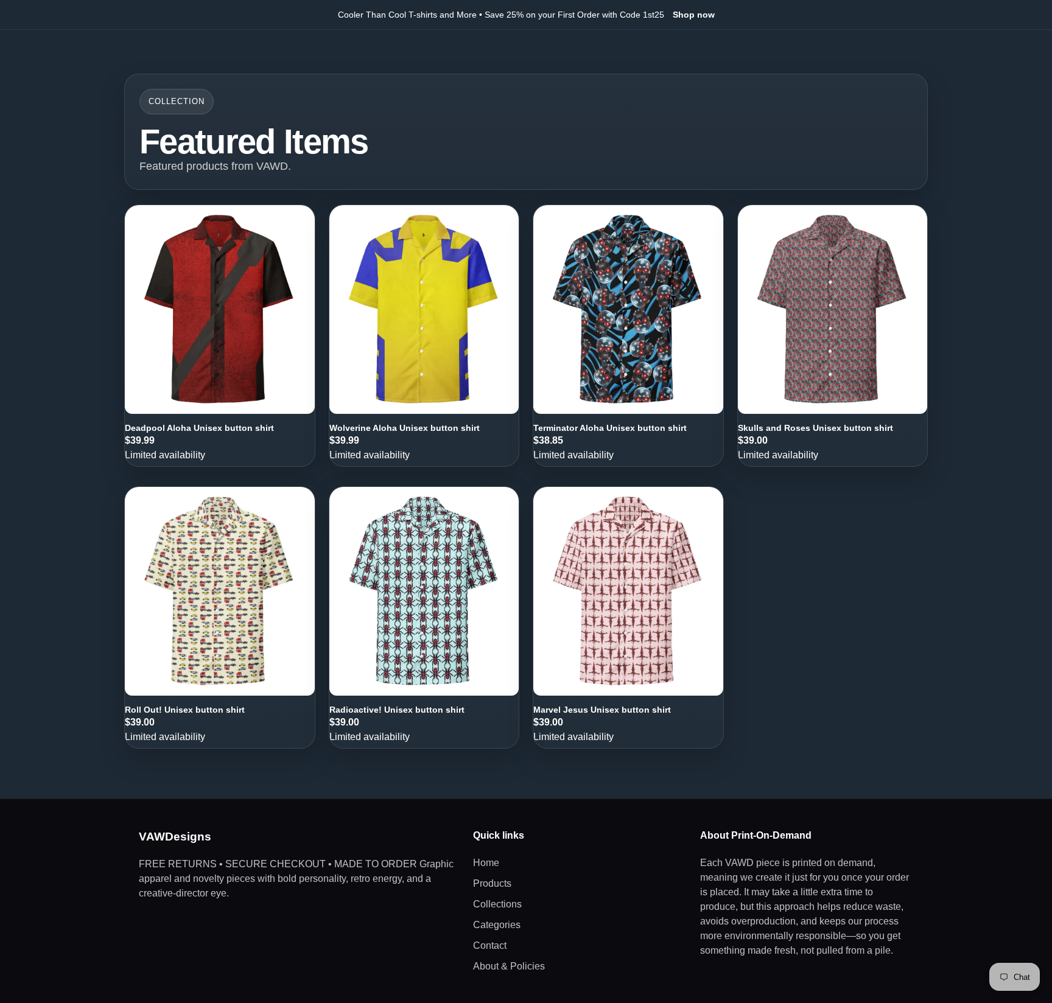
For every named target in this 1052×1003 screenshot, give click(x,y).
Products (492, 883)
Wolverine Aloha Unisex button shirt (404, 428)
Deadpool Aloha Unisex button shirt (199, 428)
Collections (497, 904)
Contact (490, 945)
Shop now (694, 14)
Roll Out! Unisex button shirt (185, 710)
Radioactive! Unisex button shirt (397, 710)
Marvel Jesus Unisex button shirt (602, 710)
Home (486, 863)
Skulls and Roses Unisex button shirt (815, 428)
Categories (497, 925)
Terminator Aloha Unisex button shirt (610, 428)
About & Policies (509, 966)
